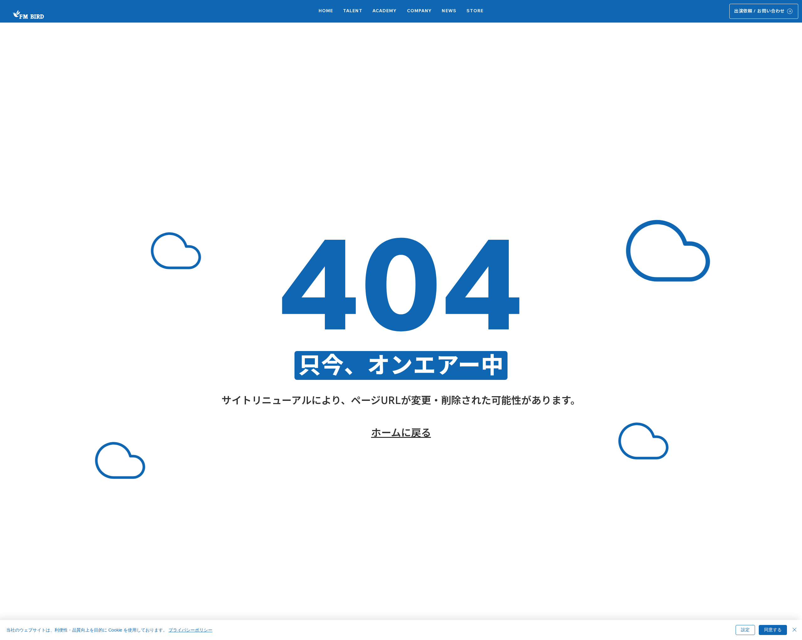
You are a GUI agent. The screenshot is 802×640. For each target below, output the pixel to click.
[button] (384, 11)
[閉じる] (794, 630)
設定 (745, 629)
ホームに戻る (401, 432)
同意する (773, 629)
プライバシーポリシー (190, 629)
